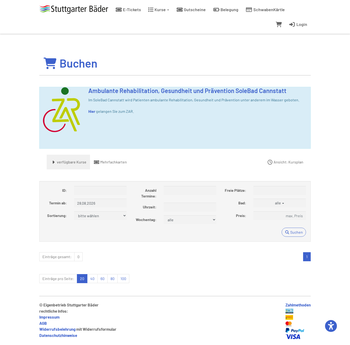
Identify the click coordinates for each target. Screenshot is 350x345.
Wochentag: (146, 219)
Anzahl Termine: (148, 193)
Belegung (229, 9)
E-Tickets (131, 9)
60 (102, 278)
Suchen (296, 232)
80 (112, 278)
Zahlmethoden (298, 304)
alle (278, 203)
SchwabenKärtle (268, 9)
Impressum (49, 317)
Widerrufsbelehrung (57, 329)
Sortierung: (57, 215)
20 (82, 278)
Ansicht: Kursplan (288, 162)
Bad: (242, 203)
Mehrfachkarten (113, 162)
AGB (43, 323)
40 (92, 278)
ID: (64, 190)
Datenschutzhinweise (58, 335)
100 (123, 278)
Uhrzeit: (149, 207)
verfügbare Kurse (71, 162)
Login (301, 24)
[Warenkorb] (278, 24)
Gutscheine (194, 9)
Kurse (160, 9)
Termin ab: (58, 203)
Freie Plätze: (235, 190)
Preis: (241, 215)
